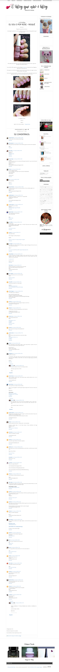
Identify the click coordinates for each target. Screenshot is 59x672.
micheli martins (11, 204)
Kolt (42, 195)
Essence (45, 191)
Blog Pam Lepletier (12, 277)
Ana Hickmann (46, 186)
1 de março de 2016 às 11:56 (17, 243)
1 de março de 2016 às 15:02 (18, 291)
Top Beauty (42, 202)
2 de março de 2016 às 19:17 (16, 571)
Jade (50, 194)
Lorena (41, 196)
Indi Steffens (11, 222)
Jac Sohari (10, 462)
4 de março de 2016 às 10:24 (19, 602)
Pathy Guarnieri (11, 143)
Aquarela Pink (11, 543)
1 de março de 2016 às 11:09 (17, 222)
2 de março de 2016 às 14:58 (16, 511)
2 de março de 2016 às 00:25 (17, 457)
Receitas (41, 201)
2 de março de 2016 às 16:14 (16, 532)
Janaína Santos (11, 333)
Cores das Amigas (47, 189)
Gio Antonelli (49, 192)
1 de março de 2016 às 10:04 (18, 195)
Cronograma (19, 0)
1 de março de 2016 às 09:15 (17, 150)
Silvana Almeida (11, 186)
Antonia (10, 343)
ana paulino (10, 457)
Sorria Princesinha (12, 535)
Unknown (10, 232)
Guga (43, 193)
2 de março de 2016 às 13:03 (16, 501)
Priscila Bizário (11, 254)
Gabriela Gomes (11, 579)
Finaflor (49, 191)
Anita (40, 187)
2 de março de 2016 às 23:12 (16, 586)
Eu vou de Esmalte (12, 249)
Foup (43, 192)
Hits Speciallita (49, 193)
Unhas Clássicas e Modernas (13, 428)
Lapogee (48, 195)
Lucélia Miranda (11, 137)
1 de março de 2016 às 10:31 (18, 204)
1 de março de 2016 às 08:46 (18, 137)
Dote (49, 190)
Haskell (45, 193)
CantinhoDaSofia (11, 153)
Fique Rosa (10, 497)
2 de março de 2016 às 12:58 (16, 491)
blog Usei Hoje (11, 212)
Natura (43, 198)
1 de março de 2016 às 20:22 (15, 421)
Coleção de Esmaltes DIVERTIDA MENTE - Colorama (48, 83)
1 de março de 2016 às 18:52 (18, 353)
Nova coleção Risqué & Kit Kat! (44, 148)
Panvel (51, 198)
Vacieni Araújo (11, 159)
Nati (40, 198)
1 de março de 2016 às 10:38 (17, 212)
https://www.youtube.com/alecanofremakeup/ (16, 287)
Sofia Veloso (11, 150)
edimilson (10, 532)
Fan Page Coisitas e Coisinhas (13, 394)
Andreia (50, 186)
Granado (41, 193)
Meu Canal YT (15, 497)
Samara (10, 169)
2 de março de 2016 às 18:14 (15, 555)
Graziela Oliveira (11, 412)
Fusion (46, 192)
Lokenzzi (51, 195)
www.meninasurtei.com (12, 524)
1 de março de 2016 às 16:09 (16, 327)
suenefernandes (11, 195)
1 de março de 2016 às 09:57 (14, 179)
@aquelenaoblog (27, 124)
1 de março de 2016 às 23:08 (17, 446)
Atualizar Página (39, 667)
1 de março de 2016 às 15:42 (16, 307)
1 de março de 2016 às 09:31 (16, 169)
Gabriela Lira (11, 446)
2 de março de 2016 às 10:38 (17, 482)
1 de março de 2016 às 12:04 (18, 254)
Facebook (10, 154)
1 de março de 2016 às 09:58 (18, 186)
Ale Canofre (10, 281)
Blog (12, 207)
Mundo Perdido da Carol (44, 157)
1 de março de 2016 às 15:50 (17, 316)
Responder (10, 140)
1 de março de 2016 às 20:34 (16, 439)
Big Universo (43, 188)
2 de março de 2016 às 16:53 (15, 540)
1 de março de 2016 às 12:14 (17, 265)
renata (10, 555)
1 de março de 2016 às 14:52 (17, 281)
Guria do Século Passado (12, 551)
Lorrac (44, 196)
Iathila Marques (11, 291)
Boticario (50, 188)
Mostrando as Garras (12, 228)
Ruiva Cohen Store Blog (12, 567)
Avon (43, 187)
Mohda (50, 197)
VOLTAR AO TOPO (33, 667)
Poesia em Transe (11, 453)
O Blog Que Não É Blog (11, 667)
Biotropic (47, 188)
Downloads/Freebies (37, 0)
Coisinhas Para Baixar (47, 86)
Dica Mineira (24, 67)
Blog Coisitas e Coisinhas (12, 393)
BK (46, 187)
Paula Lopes (10, 482)
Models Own (47, 197)
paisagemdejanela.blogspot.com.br (14, 487)
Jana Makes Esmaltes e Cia (13, 337)
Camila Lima (11, 316)
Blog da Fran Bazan (12, 239)
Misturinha (43, 197)
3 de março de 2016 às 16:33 (16, 594)
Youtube (18, 207)
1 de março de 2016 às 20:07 (18, 412)
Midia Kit (13, 0)
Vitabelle (45, 203)
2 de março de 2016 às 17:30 (15, 547)
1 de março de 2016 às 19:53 (17, 384)
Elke (41, 191)
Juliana (10, 421)
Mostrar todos (50, 162)
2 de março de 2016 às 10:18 (16, 473)
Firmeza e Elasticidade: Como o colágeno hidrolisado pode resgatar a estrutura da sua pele (47, 159)
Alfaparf (41, 186)
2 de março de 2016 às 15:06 (17, 519)
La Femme (45, 195)
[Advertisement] (22, 18)
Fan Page (10, 339)
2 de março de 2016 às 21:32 (18, 579)
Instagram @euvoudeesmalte (23, 249)
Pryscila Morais (11, 376)
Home (9, 0)
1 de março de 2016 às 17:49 (18, 333)
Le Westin (10, 594)
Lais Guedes (10, 243)
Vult (47, 203)
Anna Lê (12, 365)
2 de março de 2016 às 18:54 (17, 563)
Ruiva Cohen (11, 563)
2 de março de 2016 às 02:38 (17, 462)
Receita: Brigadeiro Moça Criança (45, 18)
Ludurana (47, 196)
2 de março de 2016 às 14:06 (19, 400)
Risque (41, 201)
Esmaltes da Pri (11, 259)
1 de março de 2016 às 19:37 (18, 376)
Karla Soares (11, 519)
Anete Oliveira (11, 384)
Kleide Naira (11, 432)
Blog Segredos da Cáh (12, 320)
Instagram (15, 207)
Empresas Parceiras (27, 0)
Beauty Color (49, 187)
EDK (51, 190)
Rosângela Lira (11, 353)
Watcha (50, 203)
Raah (9, 540)
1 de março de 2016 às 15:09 (16, 301)
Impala (41, 194)
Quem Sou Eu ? (46, 78)
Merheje (41, 197)
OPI (47, 198)
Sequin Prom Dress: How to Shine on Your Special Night (47, 143)
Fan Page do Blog (18, 239)
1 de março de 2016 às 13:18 (17, 273)
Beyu (40, 188)
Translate (46, 174)
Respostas (11, 364)
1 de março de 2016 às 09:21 (17, 159)
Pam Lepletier (11, 273)
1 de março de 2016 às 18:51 (15, 343)
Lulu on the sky (43, 135)
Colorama (50, 189)
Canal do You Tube (11, 323)
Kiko (40, 195)
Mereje (50, 196)
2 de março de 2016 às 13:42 (19, 365)
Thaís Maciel (11, 265)
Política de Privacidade (47, 0)
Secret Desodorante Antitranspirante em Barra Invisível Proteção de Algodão (47, 152)
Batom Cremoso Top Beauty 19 (47, 137)
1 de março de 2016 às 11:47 (16, 232)
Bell (9, 179)
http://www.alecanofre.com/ (13, 286)
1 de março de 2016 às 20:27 (17, 432)
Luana (10, 547)
